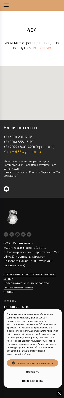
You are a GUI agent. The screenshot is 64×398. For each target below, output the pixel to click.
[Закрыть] (59, 393)
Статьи (9, 292)
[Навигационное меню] (6, 5)
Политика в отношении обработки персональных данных (27, 285)
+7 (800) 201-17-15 (16, 307)
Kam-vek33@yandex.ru (22, 151)
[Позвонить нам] (6, 234)
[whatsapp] (6, 189)
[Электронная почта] (29, 234)
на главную (41, 47)
